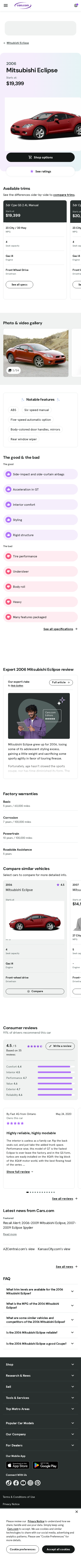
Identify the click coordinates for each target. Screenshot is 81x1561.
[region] (40, 1534)
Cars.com (12, 1529)
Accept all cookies (58, 1549)
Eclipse (18, 43)
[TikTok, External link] (9, 1483)
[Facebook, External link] (16, 1483)
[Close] (76, 1511)
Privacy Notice (11, 1504)
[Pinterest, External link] (37, 1483)
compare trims (64, 195)
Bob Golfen (17, 685)
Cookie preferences (22, 1549)
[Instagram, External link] (30, 1483)
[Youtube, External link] (23, 1483)
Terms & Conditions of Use (19, 1497)
